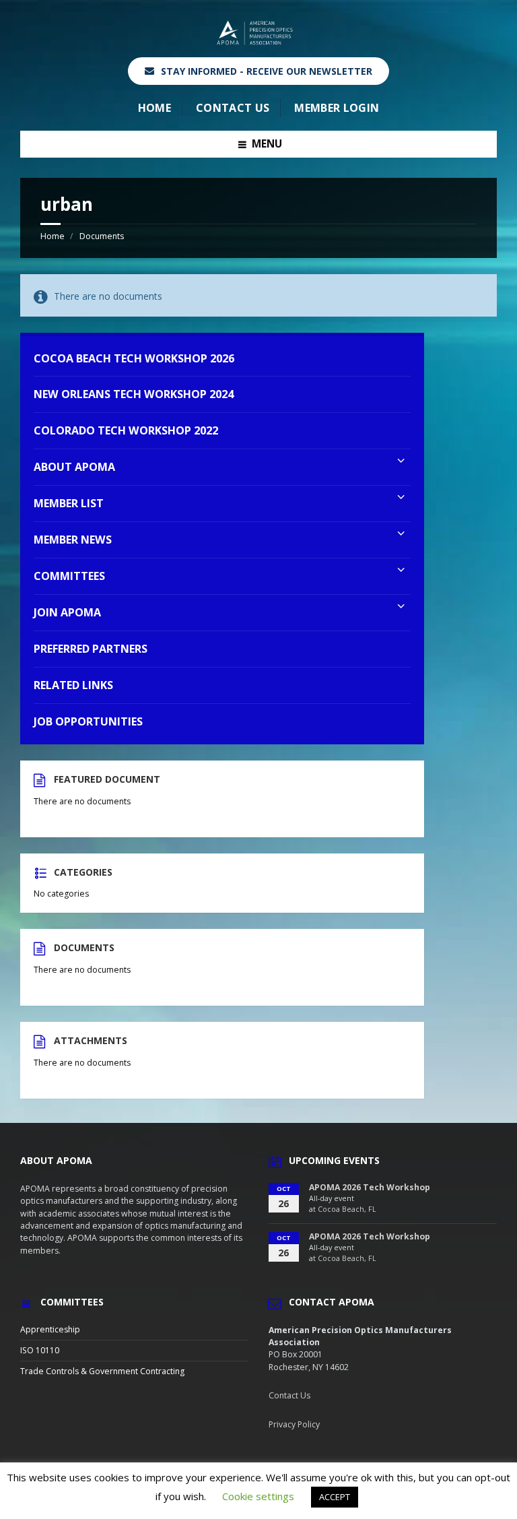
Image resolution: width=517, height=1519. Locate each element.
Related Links (73, 685)
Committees (69, 576)
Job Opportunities (88, 721)
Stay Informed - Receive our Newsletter (266, 71)
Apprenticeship (50, 1329)
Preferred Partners (90, 648)
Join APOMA (67, 612)
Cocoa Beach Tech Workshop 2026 (134, 358)
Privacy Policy (294, 1424)
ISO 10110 (39, 1350)
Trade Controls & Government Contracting (102, 1371)
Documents (101, 236)
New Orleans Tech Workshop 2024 (134, 394)
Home (154, 107)
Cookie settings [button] (258, 1496)
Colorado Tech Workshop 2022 (126, 430)
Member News (73, 539)
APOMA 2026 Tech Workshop (369, 1187)
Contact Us (232, 107)
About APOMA (74, 466)
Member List (69, 503)
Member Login (336, 107)
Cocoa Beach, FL (347, 1209)
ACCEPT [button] (334, 1497)
